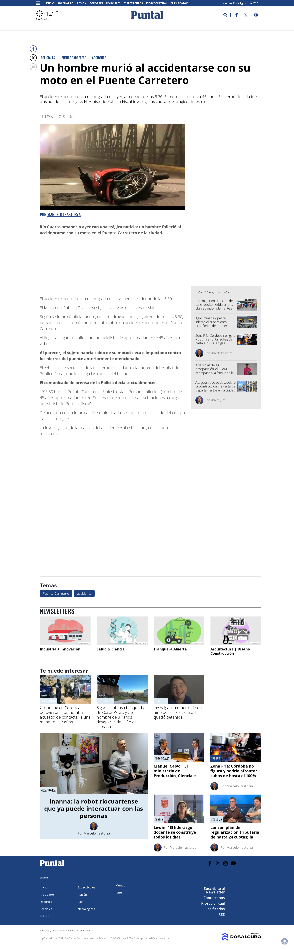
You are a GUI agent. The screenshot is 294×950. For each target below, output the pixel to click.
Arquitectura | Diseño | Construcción (231, 651)
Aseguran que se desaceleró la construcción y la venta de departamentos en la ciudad (215, 386)
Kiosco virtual (156, 3)
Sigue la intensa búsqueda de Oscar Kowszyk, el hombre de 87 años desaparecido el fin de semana (120, 717)
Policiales (113, 3)
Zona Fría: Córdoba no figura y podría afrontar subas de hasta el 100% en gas (215, 339)
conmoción (161, 701)
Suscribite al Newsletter (214, 890)
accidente (84, 593)
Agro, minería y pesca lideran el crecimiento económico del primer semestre (211, 324)
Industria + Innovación (60, 649)
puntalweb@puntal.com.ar (155, 938)
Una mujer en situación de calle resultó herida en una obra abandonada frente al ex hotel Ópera (214, 307)
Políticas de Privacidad (79, 930)
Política (44, 916)
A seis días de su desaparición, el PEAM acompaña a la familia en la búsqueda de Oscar (214, 371)
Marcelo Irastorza (64, 214)
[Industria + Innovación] (65, 630)
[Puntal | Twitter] (246, 16)
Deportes (96, 3)
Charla (159, 819)
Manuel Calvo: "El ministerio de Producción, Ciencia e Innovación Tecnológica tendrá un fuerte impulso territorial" (179, 778)
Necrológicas (86, 909)
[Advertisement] (153, 264)
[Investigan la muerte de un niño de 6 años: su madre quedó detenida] (179, 702)
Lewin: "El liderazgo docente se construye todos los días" (175, 832)
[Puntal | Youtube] (256, 16)
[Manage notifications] (284, 941)
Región (82, 3)
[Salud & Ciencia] (122, 630)
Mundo (120, 885)
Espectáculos (133, 3)
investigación (48, 701)
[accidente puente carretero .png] (112, 167)
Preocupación (105, 701)
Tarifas (215, 758)
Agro (119, 892)
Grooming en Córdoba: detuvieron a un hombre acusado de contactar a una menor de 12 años (65, 715)
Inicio (50, 3)
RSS (221, 914)
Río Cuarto (65, 3)
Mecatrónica (48, 790)
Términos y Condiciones (52, 930)
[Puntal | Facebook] (236, 16)
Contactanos (214, 897)
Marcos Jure (217, 400)
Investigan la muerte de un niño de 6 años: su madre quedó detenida (178, 712)
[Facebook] (33, 48)
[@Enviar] (33, 66)
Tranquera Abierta (170, 649)
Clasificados (179, 3)
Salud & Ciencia (111, 649)
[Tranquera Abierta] (179, 630)
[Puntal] (52, 866)
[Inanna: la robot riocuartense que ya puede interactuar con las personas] (94, 763)
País (80, 902)
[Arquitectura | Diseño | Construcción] (235, 630)
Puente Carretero (56, 593)
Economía (216, 819)
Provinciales (162, 758)
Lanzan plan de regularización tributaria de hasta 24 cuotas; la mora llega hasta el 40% (234, 834)
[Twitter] (33, 57)
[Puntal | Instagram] (225, 863)
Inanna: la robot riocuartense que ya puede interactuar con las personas (93, 808)
